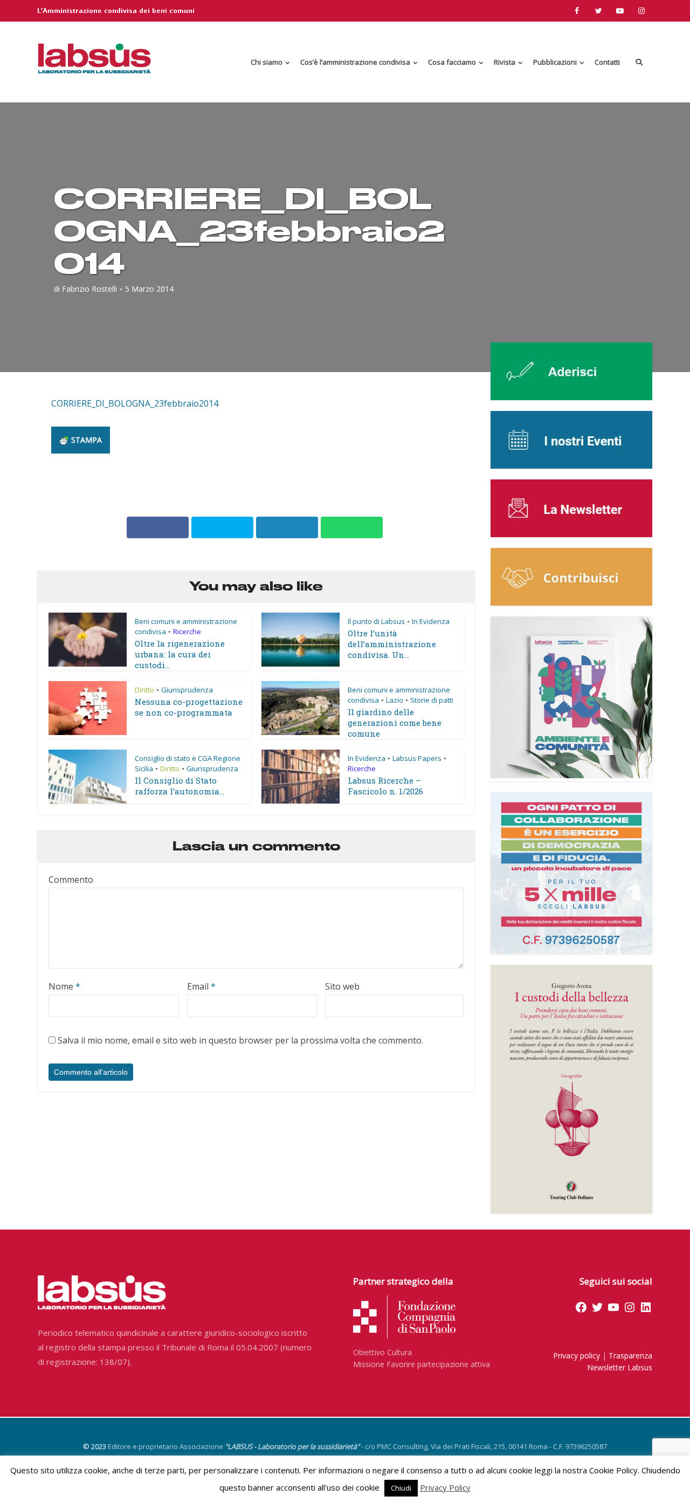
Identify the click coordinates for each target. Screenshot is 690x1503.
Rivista (504, 62)
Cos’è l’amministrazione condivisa (355, 62)
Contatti (607, 62)
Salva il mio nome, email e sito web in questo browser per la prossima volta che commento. (240, 1040)
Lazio (394, 700)
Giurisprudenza (187, 690)
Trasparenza (630, 1355)
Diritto (144, 690)
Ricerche (187, 631)
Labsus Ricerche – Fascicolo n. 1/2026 (385, 786)
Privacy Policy (445, 1487)
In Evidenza (431, 621)
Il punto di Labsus (376, 621)
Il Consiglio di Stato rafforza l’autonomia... (179, 786)
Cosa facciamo (452, 62)
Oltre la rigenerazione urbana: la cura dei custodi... (180, 654)
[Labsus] (94, 58)
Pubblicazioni (555, 62)
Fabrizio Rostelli (89, 289)
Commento (71, 880)
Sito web (342, 986)
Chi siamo (266, 62)
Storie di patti (431, 700)
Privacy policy (576, 1355)
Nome (64, 986)
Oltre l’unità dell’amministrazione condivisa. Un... (392, 644)
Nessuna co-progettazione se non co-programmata (189, 707)
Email (201, 986)
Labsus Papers (416, 758)
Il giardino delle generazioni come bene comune (394, 722)
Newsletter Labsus (619, 1367)
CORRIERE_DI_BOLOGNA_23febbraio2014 (134, 403)
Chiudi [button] (401, 1488)
